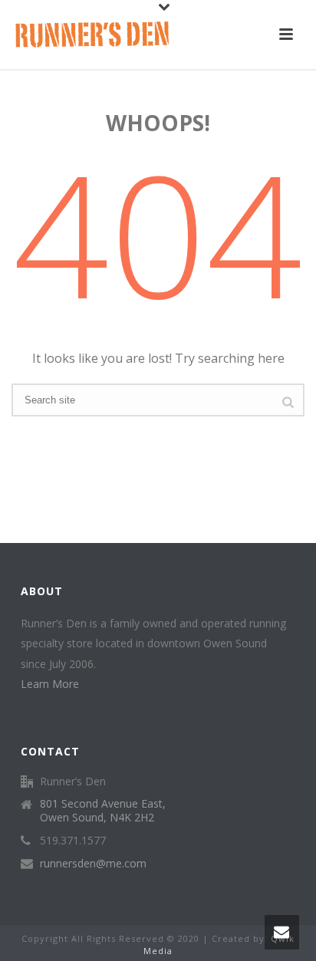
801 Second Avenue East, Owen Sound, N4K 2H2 (103, 810)
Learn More (50, 683)
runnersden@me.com (93, 863)
